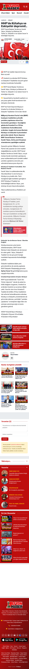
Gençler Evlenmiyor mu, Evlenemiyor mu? (16, 498)
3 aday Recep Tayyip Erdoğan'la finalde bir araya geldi (7, 391)
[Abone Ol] (27, 62)
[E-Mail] (11, 358)
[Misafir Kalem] (4, 489)
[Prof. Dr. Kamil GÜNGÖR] (4, 504)
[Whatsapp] (23, 635)
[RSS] (26, 635)
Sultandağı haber (23, 662)
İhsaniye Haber (14, 658)
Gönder (4, 439)
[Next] (20, 635)
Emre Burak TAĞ (14, 471)
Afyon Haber (5, 13)
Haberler (3, 20)
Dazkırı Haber (23, 654)
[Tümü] (27, 461)
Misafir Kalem (13, 488)
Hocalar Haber (5, 658)
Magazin (24, 648)
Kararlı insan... (13, 506)
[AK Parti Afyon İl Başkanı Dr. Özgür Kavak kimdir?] (7, 399)
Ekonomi (19, 648)
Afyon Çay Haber (5, 653)
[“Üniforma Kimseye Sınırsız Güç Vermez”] (7, 371)
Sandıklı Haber (18, 660)
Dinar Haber (6, 656)
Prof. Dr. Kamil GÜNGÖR (16, 503)
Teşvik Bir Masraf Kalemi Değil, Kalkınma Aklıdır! (18, 474)
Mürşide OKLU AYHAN (15, 495)
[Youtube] (14, 635)
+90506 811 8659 (15, 625)
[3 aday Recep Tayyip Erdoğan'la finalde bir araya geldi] (7, 385)
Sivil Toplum (13, 648)
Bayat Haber (23, 653)
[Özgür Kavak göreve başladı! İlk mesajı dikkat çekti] (21, 371)
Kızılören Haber (10, 660)
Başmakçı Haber (15, 653)
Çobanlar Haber (14, 654)
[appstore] (7, 640)
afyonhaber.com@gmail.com (15, 628)
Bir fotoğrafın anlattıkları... (17, 490)
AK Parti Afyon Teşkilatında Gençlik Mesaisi (21, 391)
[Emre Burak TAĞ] (4, 473)
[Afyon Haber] (5, 355)
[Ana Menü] (26, 6)
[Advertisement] (14, 580)
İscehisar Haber (23, 658)
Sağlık (3, 648)
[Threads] (17, 635)
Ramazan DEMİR (14, 479)
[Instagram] (11, 635)
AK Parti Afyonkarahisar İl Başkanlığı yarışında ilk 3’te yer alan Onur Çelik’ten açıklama (21, 406)
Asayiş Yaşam (22, 646)
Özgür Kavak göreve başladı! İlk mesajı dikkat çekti (21, 377)
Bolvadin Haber (5, 654)
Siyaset (19, 13)
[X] (6, 635)
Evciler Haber (22, 656)
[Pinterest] (8, 635)
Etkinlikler (14, 649)
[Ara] (24, 6)
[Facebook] (3, 635)
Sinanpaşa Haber (5, 662)
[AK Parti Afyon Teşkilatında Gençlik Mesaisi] (21, 385)
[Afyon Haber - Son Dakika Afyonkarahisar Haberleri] (11, 7)
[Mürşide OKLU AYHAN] (4, 497)
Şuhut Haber (14, 662)
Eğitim (7, 648)
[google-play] (21, 640)
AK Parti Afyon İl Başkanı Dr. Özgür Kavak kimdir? (6, 405)
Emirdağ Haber (14, 656)
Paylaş (4, 61)
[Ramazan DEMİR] (4, 481)
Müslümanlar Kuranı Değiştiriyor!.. (15, 482)
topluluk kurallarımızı (16, 444)
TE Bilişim (18, 666)
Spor (13, 13)
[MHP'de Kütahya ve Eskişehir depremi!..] (14, 51)
